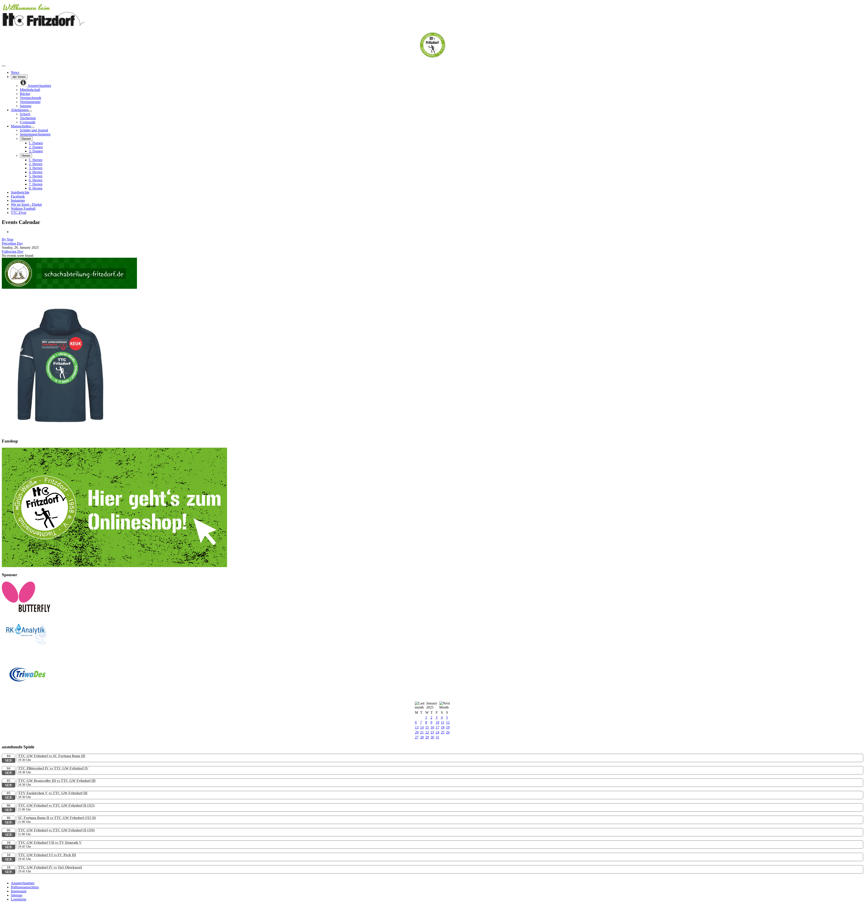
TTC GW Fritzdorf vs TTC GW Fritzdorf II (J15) (56, 805)
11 (442, 722)
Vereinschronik (30, 98)
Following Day (12, 251)
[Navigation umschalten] (3, 66)
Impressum (18, 891)
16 (432, 727)
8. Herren (35, 188)
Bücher (25, 94)
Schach (25, 114)
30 (432, 737)
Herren (26, 155)
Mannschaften (21, 126)
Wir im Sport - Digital (26, 204)
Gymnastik (27, 122)
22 (427, 732)
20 (417, 732)
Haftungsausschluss (25, 887)
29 (427, 737)
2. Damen (36, 147)
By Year (7, 239)
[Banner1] (114, 566)
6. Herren (35, 180)
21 (422, 732)
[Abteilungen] (30, 111)
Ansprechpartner (22, 883)
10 (437, 722)
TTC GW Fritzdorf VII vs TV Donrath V (50, 842)
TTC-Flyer (18, 212)
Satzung (25, 106)
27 (417, 737)
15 (427, 727)
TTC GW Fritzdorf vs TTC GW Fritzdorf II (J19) (56, 830)
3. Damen (36, 151)
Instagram (18, 200)
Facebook (18, 196)
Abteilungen (19, 110)
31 (437, 737)
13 (417, 727)
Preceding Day (12, 243)
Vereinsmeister (30, 102)
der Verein (19, 77)
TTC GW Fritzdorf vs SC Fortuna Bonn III (51, 756)
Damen (26, 138)
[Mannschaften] (32, 127)
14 (422, 727)
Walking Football (23, 208)
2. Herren (35, 164)
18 (442, 727)
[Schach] (69, 287)
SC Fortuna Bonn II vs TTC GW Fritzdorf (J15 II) (57, 818)
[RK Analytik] (47, 653)
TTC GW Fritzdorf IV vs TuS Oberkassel (50, 867)
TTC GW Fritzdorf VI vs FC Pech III (47, 855)
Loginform (18, 899)
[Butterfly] (26, 611)
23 (432, 732)
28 (422, 737)
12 (448, 722)
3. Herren (35, 168)
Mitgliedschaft (30, 90)
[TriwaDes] (47, 698)
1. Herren (35, 160)
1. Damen (36, 143)
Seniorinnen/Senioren (35, 134)
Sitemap (16, 895)
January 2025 (431, 705)
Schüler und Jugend (34, 130)
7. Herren (35, 184)
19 (448, 727)
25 (442, 732)
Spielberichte (20, 192)
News (15, 72)
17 (437, 727)
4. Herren (35, 172)
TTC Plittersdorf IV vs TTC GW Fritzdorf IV (53, 768)
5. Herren (35, 176)
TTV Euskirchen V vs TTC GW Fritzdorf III (52, 793)
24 (437, 732)
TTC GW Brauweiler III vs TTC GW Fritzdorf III (57, 781)
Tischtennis (28, 118)
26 (448, 732)
